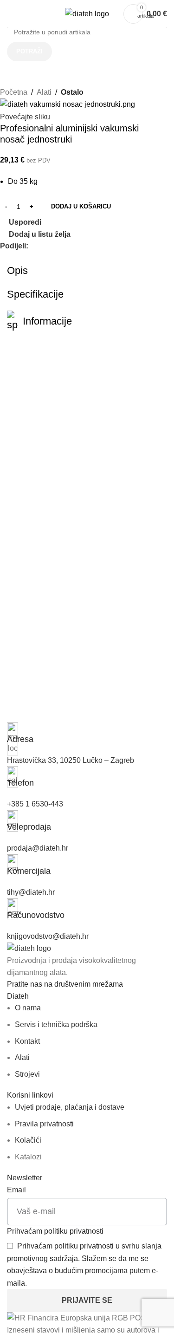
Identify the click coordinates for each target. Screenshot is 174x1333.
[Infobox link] (87, 733)
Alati (44, 92)
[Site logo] (87, 13)
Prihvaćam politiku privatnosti (55, 1231)
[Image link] (29, 948)
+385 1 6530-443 (35, 804)
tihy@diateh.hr (31, 892)
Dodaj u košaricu (81, 206)
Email (16, 1190)
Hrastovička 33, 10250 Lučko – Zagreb (70, 760)
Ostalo (72, 92)
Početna (13, 92)
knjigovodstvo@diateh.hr (48, 936)
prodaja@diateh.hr (37, 848)
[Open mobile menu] (10, 14)
